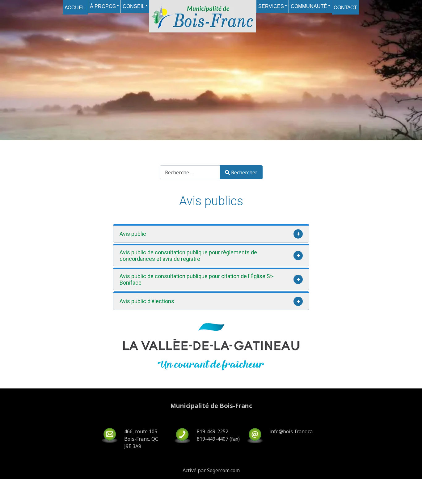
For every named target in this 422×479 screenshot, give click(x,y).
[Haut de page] (411, 467)
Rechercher (244, 172)
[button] (211, 233)
